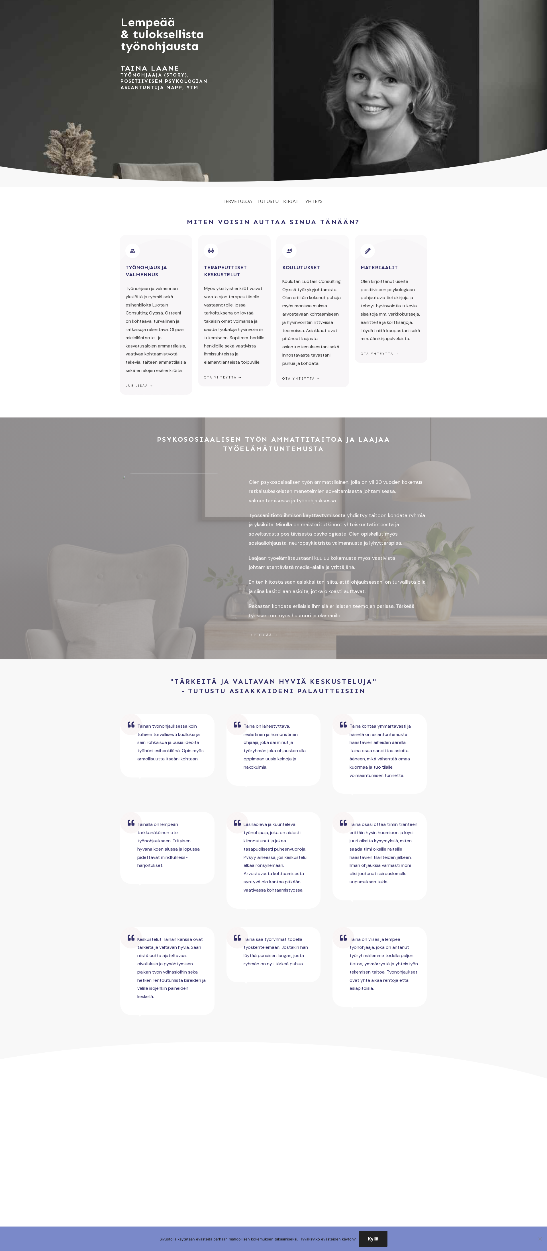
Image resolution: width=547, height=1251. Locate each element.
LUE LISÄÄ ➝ (263, 635)
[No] (540, 1239)
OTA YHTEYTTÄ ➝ (380, 354)
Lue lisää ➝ (139, 386)
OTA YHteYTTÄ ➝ (301, 378)
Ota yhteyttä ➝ (223, 377)
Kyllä (373, 1238)
